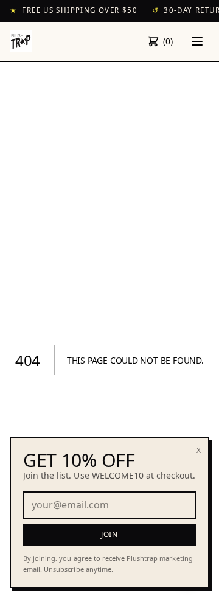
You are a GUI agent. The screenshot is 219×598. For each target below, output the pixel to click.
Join (110, 534)
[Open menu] (197, 41)
